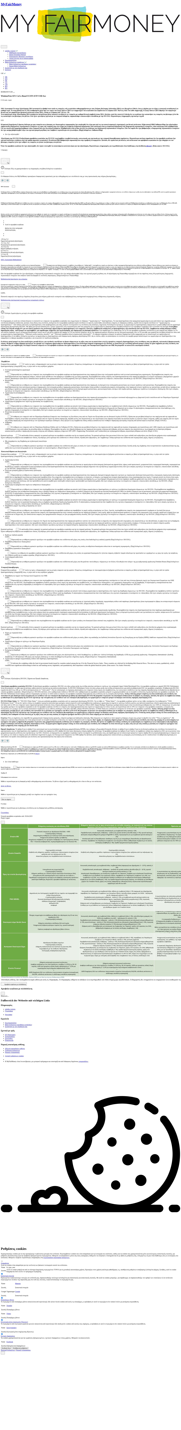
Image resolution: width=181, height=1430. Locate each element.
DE (6, 77)
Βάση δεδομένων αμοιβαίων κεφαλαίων (22, 64)
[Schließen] (3, 822)
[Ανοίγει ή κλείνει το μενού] (4, 46)
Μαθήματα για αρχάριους (17, 53)
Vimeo (8, 1314)
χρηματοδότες (83, 1061)
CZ (6, 83)
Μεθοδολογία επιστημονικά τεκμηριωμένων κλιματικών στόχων (22, 300)
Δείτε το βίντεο (6, 786)
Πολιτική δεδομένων (8, 1350)
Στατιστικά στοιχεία (7, 1276)
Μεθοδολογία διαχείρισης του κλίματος (14, 279)
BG (6, 88)
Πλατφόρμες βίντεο (7, 1300)
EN (6, 79)
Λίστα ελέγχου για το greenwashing (21, 58)
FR (6, 81)
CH (6, 84)
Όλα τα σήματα (6, 799)
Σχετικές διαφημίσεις (8, 1336)
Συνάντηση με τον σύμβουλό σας (16, 68)
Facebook (9, 1342)
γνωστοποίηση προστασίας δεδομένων (56, 1257)
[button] (90, 114)
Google (17, 1291)
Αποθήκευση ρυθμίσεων (20, 1348)
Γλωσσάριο (5, 812)
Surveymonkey (11, 1328)
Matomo (18, 1283)
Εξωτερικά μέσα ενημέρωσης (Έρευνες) (14, 1322)
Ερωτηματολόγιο (10, 60)
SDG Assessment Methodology (11, 260)
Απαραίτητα (5, 1263)
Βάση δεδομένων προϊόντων (15, 62)
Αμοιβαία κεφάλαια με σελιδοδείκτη (15, 984)
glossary (149, 146)
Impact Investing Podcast (17, 55)
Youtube (9, 1306)
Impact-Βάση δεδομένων (17, 66)
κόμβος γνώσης (10, 51)
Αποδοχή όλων (6, 1348)
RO (6, 86)
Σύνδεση (8, 70)
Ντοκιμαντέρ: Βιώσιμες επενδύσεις (21, 56)
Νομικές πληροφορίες (23, 1350)
